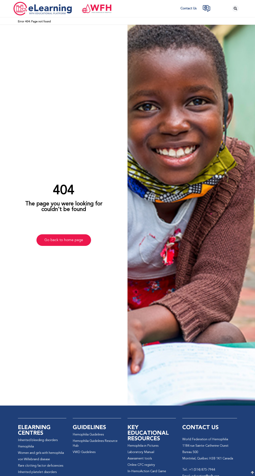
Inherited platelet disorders (37, 472)
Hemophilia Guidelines (88, 434)
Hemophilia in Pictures (143, 445)
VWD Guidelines (84, 452)
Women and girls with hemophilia (41, 453)
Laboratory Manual (141, 452)
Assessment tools (140, 458)
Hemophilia (26, 446)
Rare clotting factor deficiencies (40, 465)
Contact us (188, 8)
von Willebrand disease (34, 459)
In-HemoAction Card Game (147, 471)
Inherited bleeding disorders (38, 440)
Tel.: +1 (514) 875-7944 (198, 469)
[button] (235, 8)
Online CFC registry (141, 465)
